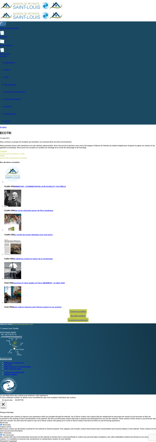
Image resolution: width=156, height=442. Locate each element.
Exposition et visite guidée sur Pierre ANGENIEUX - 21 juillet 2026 (39, 283)
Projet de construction (12, 99)
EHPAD (7, 70)
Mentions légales (10, 374)
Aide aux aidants (10, 84)
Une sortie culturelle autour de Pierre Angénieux (33, 210)
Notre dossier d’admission (14, 363)
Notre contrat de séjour (5, 55)
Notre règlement (6, 45)
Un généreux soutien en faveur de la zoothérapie (33, 259)
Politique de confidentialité (14, 372)
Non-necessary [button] (5, 433)
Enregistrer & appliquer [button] (8, 441)
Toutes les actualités (78, 311)
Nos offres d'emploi (78, 316)
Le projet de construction (78, 320)
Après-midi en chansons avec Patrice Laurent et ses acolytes (37, 307)
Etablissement (9, 62)
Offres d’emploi (10, 113)
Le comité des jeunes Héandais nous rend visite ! (33, 234)
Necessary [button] (4, 423)
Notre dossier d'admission (9, 28)
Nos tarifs (3, 36)
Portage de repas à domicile (14, 92)
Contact (7, 121)
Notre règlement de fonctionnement (17, 367)
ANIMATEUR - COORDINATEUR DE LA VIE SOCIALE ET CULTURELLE (40, 186)
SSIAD (6, 77)
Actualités (8, 106)
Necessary (7, 425)
